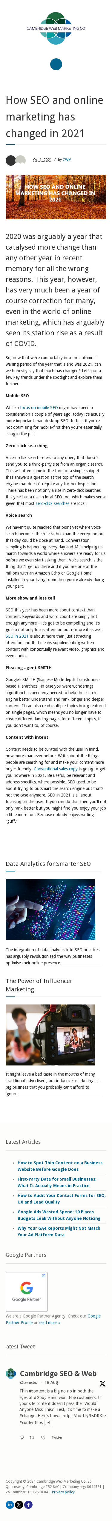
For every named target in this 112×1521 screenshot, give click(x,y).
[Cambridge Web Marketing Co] (56, 33)
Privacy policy (63, 1492)
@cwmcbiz (29, 1383)
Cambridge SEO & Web (58, 1374)
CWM (67, 160)
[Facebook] (28, 1505)
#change (27, 1415)
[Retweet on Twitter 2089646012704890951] (33, 1438)
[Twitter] (19, 1505)
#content (37, 1391)
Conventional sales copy (55, 768)
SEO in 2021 (17, 636)
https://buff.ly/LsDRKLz (84, 1415)
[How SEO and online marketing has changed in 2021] (56, 197)
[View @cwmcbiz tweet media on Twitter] (47, 1422)
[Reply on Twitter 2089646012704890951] (23, 1438)
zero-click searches (51, 503)
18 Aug (51, 1382)
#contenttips (31, 1422)
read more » (50, 1322)
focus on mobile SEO (38, 407)
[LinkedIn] (10, 1505)
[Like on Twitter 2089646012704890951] (44, 1438)
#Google (42, 1397)
